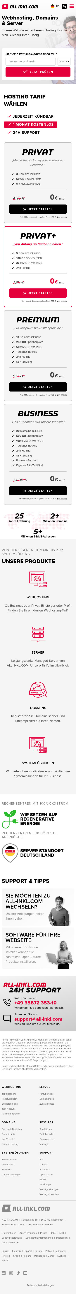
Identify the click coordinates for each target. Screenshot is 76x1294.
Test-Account (8, 1108)
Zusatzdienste (46, 1103)
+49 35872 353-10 (35, 1003)
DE (57, 6)
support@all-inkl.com (38, 1019)
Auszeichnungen (28, 1233)
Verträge (43, 1144)
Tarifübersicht (9, 1093)
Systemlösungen (15, 1152)
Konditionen (45, 1129)
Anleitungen (45, 1184)
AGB (61, 1233)
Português (39, 1255)
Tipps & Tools (46, 1174)
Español (28, 1251)
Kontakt (43, 1164)
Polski (48, 1251)
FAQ (41, 1159)
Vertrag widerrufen (49, 1194)
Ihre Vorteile (8, 1139)
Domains (8, 1122)
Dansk (51, 1255)
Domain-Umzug (10, 1144)
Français (16, 1251)
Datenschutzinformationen (39, 1237)
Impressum (62, 1237)
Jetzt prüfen (41, 72)
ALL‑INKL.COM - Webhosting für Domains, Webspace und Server (20, 6)
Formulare (44, 1169)
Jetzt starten (40, 209)
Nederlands (60, 1251)
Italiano (38, 1251)
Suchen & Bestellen (12, 1129)
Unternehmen (9, 1233)
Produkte (6, 1169)
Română (27, 1255)
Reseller (46, 1122)
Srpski (16, 1255)
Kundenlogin (64, 6)
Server (44, 1087)
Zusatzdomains (10, 1103)
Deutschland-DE (10, 1242)
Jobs (53, 1233)
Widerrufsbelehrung (12, 1237)
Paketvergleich (9, 1098)
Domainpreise (46, 1098)
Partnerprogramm (11, 1113)
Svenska (61, 1255)
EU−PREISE (62, 217)
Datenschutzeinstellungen (40, 1285)
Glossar (43, 1179)
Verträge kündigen (48, 1189)
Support (46, 1152)
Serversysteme (9, 1159)
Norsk (5, 1260)
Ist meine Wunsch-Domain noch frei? (31, 54)
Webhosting (11, 1087)
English (5, 1251)
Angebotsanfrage (11, 1174)
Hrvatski (6, 1255)
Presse (43, 1233)
